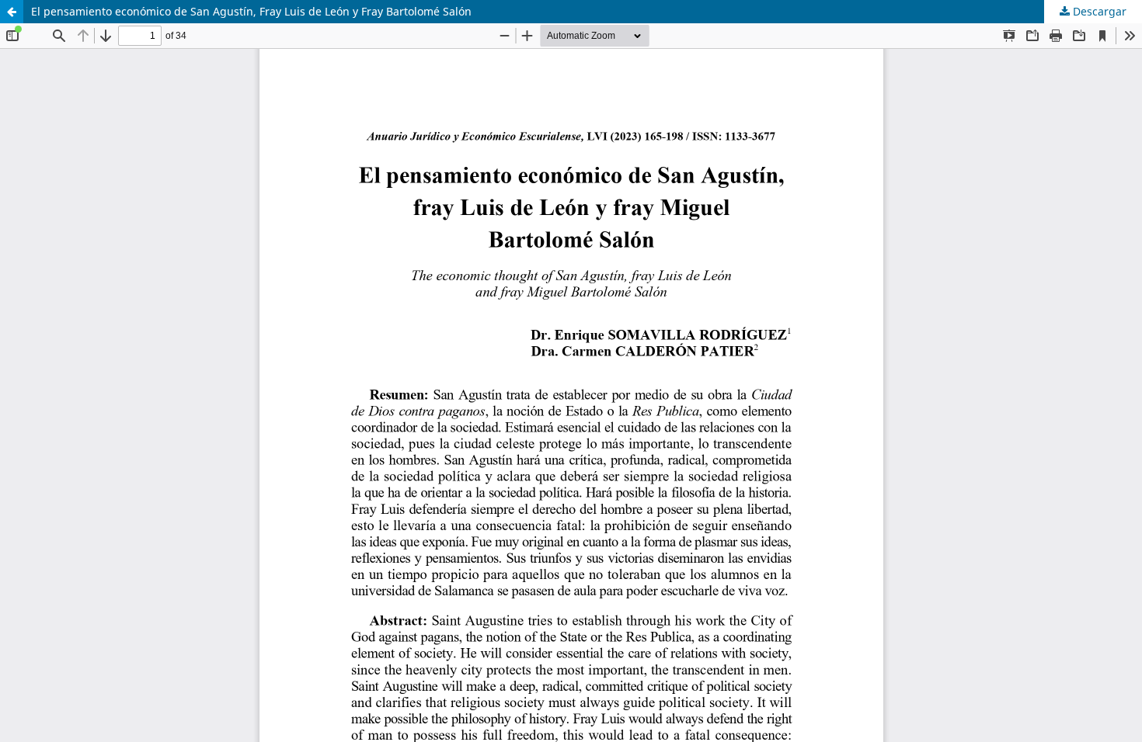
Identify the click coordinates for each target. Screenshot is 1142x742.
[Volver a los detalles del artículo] (11, 11)
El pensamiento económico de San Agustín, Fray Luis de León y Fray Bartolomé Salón (251, 11)
